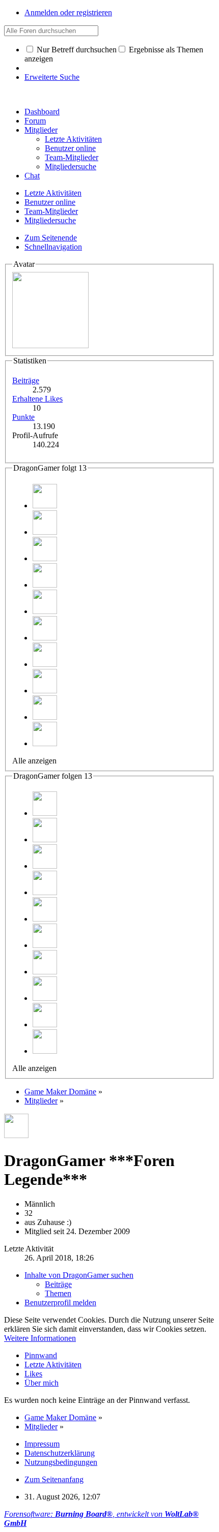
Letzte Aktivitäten (52, 1364)
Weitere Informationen (40, 1338)
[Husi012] (45, 558)
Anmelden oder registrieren (68, 12)
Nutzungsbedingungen (60, 1462)
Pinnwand (40, 1355)
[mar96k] (45, 664)
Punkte (23, 417)
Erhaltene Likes (37, 398)
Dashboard (42, 111)
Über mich (41, 1382)
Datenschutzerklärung (59, 1453)
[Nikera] (45, 532)
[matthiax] (45, 505)
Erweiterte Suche (51, 77)
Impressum (42, 1443)
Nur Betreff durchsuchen (76, 49)
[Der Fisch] (45, 717)
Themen (58, 1293)
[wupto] (45, 611)
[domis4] (45, 690)
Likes (33, 1373)
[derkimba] (45, 584)
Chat (32, 175)
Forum (35, 120)
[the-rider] (45, 743)
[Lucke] (45, 637)
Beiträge (25, 380)
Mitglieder (41, 130)
